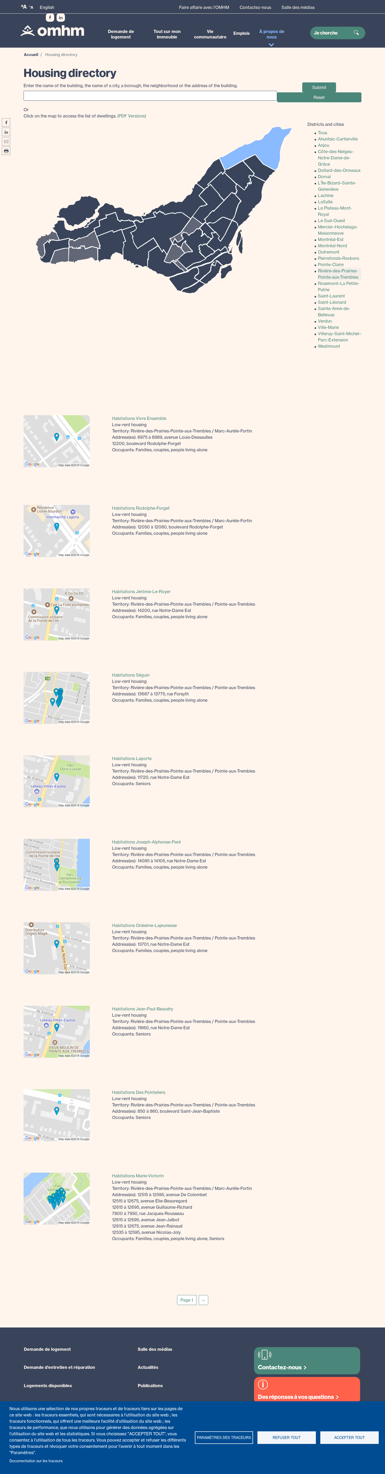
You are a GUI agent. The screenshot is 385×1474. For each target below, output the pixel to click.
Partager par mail (6, 141)
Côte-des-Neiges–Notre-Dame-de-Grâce (336, 158)
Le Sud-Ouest (331, 220)
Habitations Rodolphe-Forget (141, 508)
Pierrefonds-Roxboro (338, 258)
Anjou (323, 145)
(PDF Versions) (131, 116)
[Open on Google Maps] (57, 440)
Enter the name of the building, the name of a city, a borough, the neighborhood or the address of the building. (131, 85)
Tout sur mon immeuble (167, 34)
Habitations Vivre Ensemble (139, 418)
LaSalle (325, 201)
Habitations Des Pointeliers (138, 1092)
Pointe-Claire (331, 264)
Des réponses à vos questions (296, 1396)
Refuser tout (287, 1438)
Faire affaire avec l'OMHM (204, 7)
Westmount (329, 346)
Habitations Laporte (132, 758)
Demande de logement (121, 34)
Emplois (241, 33)
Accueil (31, 54)
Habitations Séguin (131, 675)
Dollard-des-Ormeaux (339, 170)
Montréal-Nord (332, 245)
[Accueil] (52, 30)
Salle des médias (298, 7)
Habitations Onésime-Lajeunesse (144, 925)
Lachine (325, 195)
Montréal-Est (331, 239)
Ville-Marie (328, 327)
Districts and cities (325, 124)
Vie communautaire (210, 34)
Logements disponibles (48, 1385)
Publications (150, 1385)
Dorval (324, 176)
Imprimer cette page (6, 151)
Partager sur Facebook (6, 122)
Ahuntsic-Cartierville (338, 139)
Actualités (148, 1367)
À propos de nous (271, 34)
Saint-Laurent (331, 296)
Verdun (325, 321)
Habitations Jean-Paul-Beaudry (142, 1008)
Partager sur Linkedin (6, 132)
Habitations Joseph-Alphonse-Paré (146, 842)
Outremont (328, 252)
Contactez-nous (255, 7)
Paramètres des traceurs (224, 1438)
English (47, 7)
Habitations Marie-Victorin (138, 1175)
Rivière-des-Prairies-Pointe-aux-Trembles (338, 274)
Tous (322, 132)
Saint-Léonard (332, 302)
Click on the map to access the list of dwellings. (85, 113)
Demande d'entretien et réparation (59, 1367)
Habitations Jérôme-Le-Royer (141, 591)
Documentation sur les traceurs (36, 1461)
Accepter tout (349, 1438)
